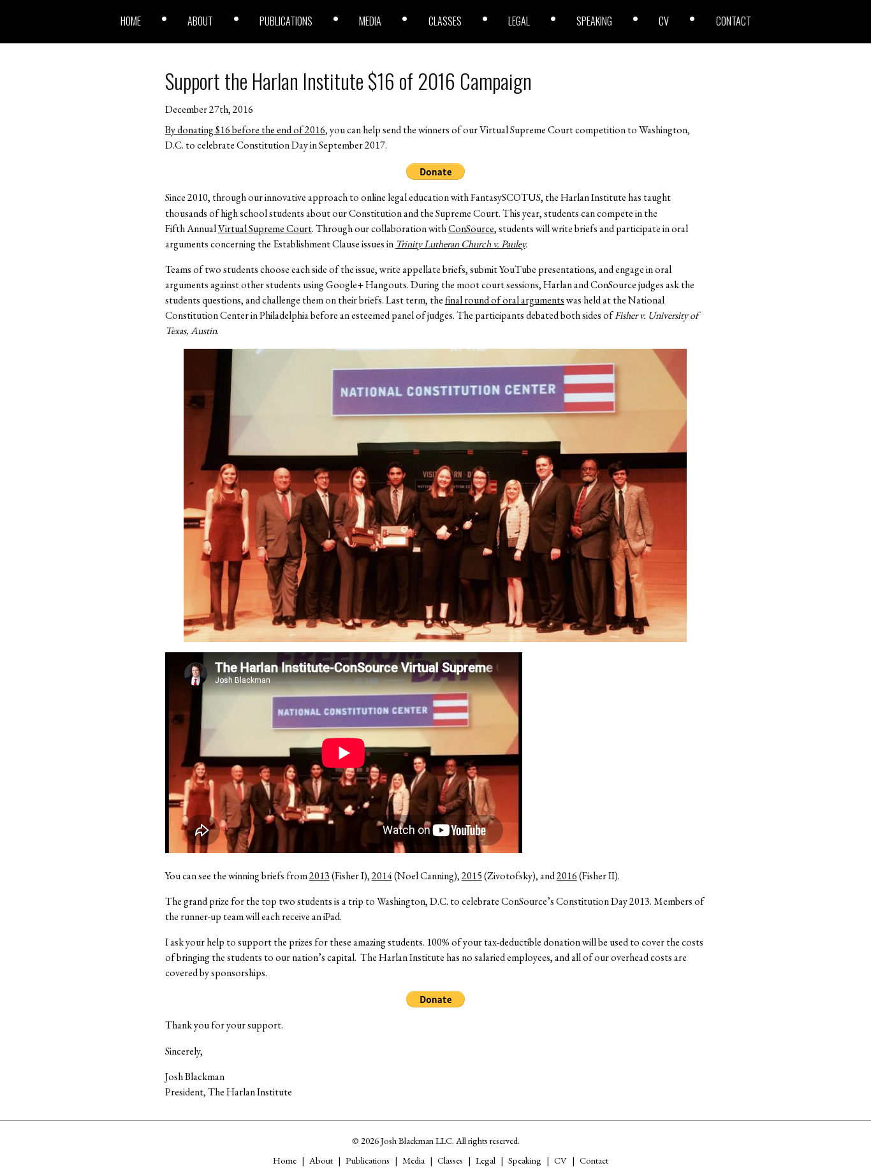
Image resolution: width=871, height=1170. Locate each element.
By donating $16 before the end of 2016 (245, 129)
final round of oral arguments (504, 300)
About (200, 21)
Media (370, 21)
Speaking (594, 21)
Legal (519, 21)
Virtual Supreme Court (265, 228)
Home (131, 21)
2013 (319, 875)
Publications (286, 21)
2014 (382, 875)
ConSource (471, 228)
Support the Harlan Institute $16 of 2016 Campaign (348, 81)
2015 (472, 875)
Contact (733, 21)
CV (664, 21)
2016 (567, 875)
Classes (445, 21)
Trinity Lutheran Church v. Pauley (460, 244)
